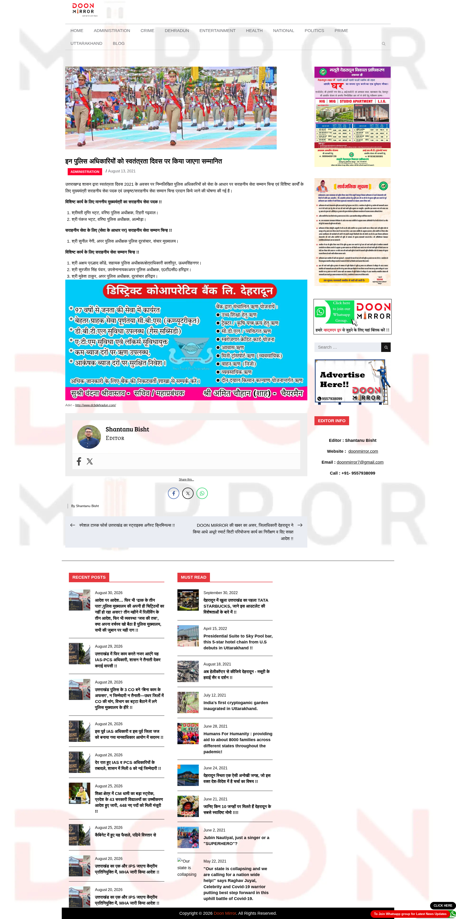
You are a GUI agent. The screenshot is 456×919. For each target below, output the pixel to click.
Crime (147, 30)
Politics (314, 30)
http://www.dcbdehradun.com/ (95, 405)
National (283, 30)
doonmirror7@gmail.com (360, 462)
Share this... (186, 479)
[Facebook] (79, 461)
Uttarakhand (86, 43)
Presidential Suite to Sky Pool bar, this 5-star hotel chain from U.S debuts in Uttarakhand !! (238, 642)
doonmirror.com (363, 451)
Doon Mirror (225, 913)
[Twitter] (90, 461)
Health (254, 30)
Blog (119, 43)
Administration (112, 30)
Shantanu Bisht (87, 506)
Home (77, 30)
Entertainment (218, 30)
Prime (341, 30)
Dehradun (177, 30)
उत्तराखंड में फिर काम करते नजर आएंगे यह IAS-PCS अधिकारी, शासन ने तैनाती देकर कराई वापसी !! (128, 659)
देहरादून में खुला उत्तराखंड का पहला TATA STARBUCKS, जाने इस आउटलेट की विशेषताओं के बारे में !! (236, 606)
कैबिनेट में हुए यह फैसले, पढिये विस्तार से (125, 835)
